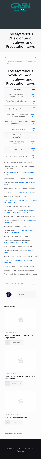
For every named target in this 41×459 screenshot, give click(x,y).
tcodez (20, 61)
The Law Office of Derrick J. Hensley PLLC (19, 231)
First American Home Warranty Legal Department (19, 211)
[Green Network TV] (20, 5)
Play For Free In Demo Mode (16, 417)
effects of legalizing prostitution (15, 242)
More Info (33, 95)
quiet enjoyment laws (27, 192)
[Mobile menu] (38, 5)
